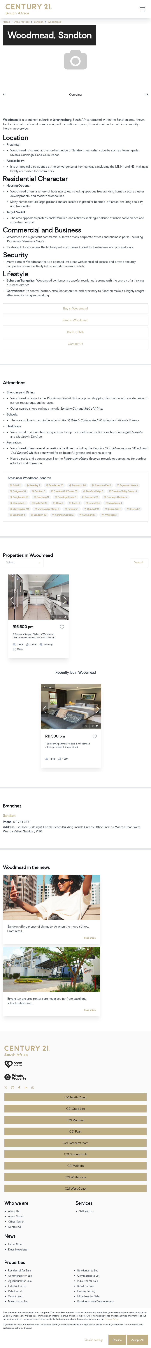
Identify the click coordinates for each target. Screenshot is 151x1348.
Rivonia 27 (134, 508)
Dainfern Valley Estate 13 (124, 491)
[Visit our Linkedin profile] (26, 1087)
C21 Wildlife (75, 1166)
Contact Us (75, 344)
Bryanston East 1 (103, 485)
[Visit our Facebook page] (19, 1087)
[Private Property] (75, 1077)
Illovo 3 (59, 503)
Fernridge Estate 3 (67, 497)
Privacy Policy (111, 1319)
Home (6, 22)
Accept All (137, 1340)
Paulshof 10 (93, 508)
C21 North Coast (75, 1097)
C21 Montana (75, 1120)
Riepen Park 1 (114, 508)
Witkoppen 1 (110, 514)
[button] (12, 599)
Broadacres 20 (56, 485)
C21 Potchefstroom (75, 1143)
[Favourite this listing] (62, 627)
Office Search (16, 1221)
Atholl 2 (17, 485)
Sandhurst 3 (19, 514)
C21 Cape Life (75, 1109)
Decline (117, 1340)
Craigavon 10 (19, 491)
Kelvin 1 (76, 503)
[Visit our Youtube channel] (32, 1087)
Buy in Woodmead (75, 309)
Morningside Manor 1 (48, 508)
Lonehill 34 (94, 503)
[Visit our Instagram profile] (12, 1087)
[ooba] (75, 1064)
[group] (38, 597)
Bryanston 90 (79, 485)
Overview (75, 95)
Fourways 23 (91, 497)
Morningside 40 (21, 508)
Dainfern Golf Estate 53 (65, 491)
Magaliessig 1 (115, 503)
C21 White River (75, 1177)
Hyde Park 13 (40, 503)
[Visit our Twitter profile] (5, 1087)
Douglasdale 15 (20, 497)
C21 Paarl (75, 1132)
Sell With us (86, 1211)
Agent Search (16, 1216)
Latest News (15, 1244)
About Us (13, 1211)
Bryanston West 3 (129, 485)
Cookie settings (94, 1340)
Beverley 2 (34, 485)
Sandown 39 (40, 514)
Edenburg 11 (43, 497)
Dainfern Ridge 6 (94, 491)
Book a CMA (75, 332)
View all (138, 562)
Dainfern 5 (40, 491)
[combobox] (22, 563)
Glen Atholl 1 (19, 503)
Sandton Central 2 (64, 514)
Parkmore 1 (73, 508)
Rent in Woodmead (75, 320)
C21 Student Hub (75, 1154)
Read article (90, 937)
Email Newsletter (18, 1249)
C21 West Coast (75, 1189)
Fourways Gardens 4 (117, 497)
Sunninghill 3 (89, 514)
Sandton (9, 815)
